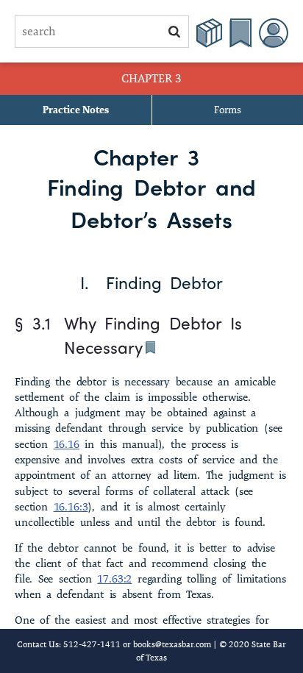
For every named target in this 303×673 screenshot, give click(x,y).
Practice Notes (76, 109)
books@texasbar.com (172, 643)
